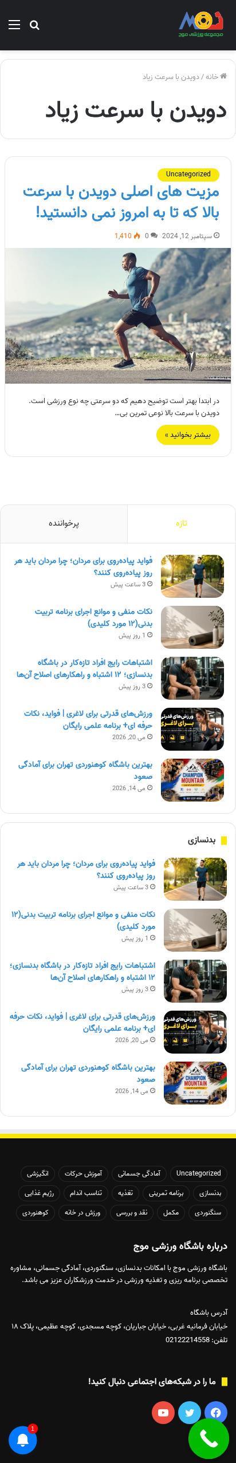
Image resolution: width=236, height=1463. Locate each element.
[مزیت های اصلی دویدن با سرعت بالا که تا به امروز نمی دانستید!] (118, 316)
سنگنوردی (208, 1212)
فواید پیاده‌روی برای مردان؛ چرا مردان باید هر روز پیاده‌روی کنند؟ (83, 566)
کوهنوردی (35, 1212)
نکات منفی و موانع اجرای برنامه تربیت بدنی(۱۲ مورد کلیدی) (93, 617)
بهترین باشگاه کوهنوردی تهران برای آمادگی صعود (85, 770)
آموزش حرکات (83, 1173)
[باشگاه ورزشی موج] (201, 25)
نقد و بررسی (131, 1212)
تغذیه (125, 1193)
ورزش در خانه (82, 1212)
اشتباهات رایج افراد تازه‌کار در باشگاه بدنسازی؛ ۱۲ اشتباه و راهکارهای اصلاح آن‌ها (84, 668)
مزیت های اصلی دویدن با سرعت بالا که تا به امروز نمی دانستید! (121, 202)
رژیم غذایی (39, 1193)
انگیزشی (38, 1173)
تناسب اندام (86, 1193)
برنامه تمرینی (166, 1193)
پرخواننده (64, 523)
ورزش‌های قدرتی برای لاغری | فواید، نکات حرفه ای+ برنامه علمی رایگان (88, 719)
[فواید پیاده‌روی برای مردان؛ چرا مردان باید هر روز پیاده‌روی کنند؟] (192, 576)
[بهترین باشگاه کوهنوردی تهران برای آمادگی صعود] (192, 780)
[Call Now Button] (209, 1439)
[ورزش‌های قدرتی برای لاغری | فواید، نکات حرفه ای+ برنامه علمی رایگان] (192, 729)
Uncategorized (188, 174)
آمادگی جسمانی (139, 1173)
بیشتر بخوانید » (188, 435)
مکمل (171, 1212)
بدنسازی (210, 1193)
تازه (181, 523)
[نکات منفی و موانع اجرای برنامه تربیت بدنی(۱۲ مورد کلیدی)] (192, 627)
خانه (213, 77)
